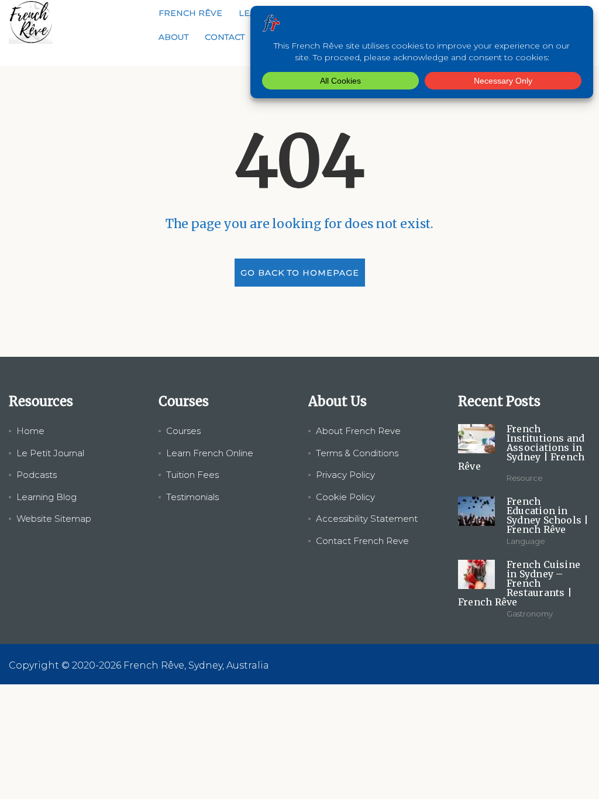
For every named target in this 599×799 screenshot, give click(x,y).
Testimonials (192, 496)
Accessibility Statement (367, 518)
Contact (225, 37)
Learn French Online (209, 453)
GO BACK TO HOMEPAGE (299, 272)
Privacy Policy (345, 474)
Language (526, 541)
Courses (183, 430)
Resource (525, 478)
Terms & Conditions (357, 453)
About (173, 37)
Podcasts (36, 474)
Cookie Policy (345, 496)
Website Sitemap (53, 518)
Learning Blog (46, 496)
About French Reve (358, 430)
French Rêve (190, 13)
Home (30, 430)
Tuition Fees (192, 474)
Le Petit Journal (50, 453)
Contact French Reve (362, 540)
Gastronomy (530, 613)
